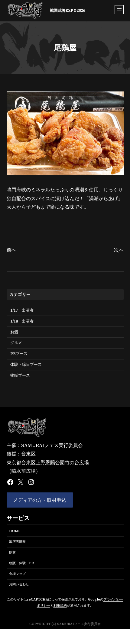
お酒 (14, 332)
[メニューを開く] (119, 9)
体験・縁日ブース (26, 364)
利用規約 (60, 605)
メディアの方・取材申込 (39, 500)
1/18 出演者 (22, 321)
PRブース (19, 353)
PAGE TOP (121, 605)
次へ (119, 250)
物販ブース (20, 375)
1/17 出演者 (22, 310)
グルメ (16, 342)
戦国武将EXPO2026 (67, 10)
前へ (11, 250)
